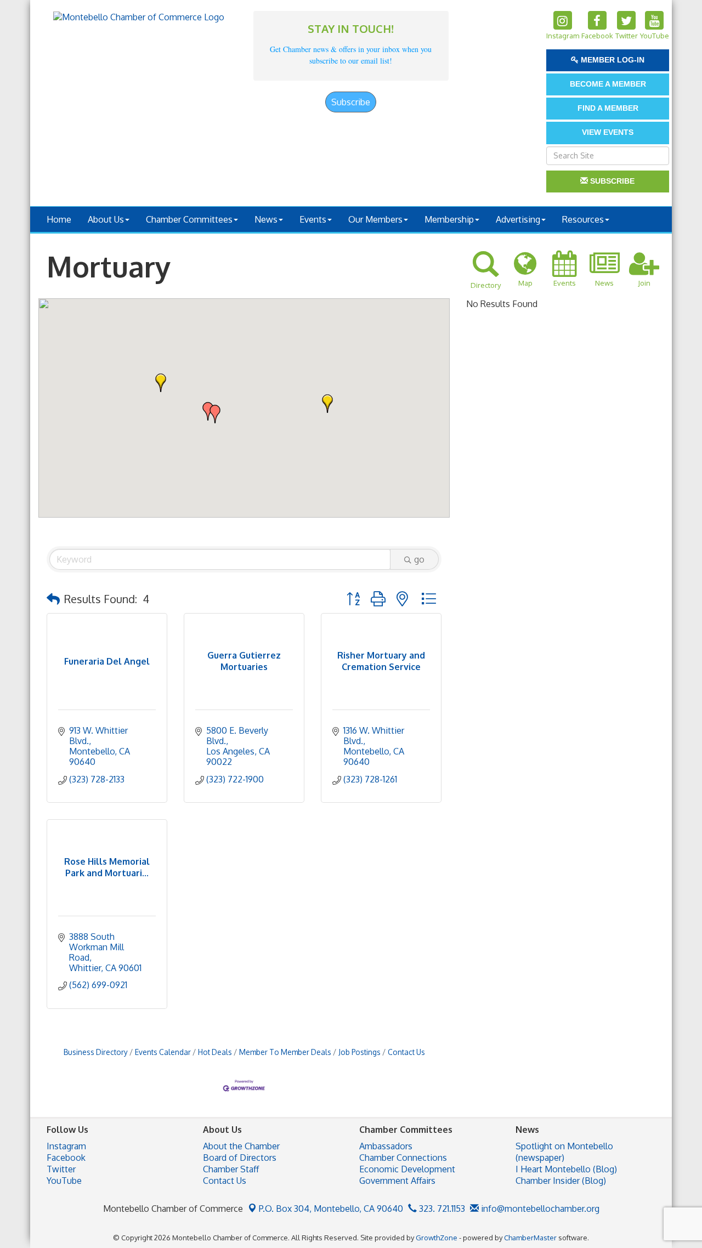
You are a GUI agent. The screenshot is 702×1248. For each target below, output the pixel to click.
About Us (106, 219)
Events (312, 219)
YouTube (64, 1180)
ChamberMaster (530, 1237)
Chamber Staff (231, 1169)
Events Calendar (163, 1052)
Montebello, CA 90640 (331, 1208)
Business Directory (96, 1052)
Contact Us (406, 1052)
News (266, 219)
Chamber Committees (189, 219)
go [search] (419, 559)
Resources (583, 219)
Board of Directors (239, 1157)
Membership (449, 219)
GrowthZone (436, 1237)
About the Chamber (241, 1146)
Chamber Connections (403, 1157)
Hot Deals (215, 1052)
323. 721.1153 (441, 1208)
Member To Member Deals (285, 1052)
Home (59, 219)
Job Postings (359, 1052)
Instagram (66, 1146)
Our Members (375, 219)
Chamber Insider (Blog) (561, 1180)
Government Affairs (397, 1180)
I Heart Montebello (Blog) (566, 1169)
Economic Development (407, 1169)
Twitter (61, 1169)
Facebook (66, 1157)
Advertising (518, 219)
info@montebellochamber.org (539, 1208)
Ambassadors (385, 1146)
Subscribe (350, 102)
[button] (160, 382)
